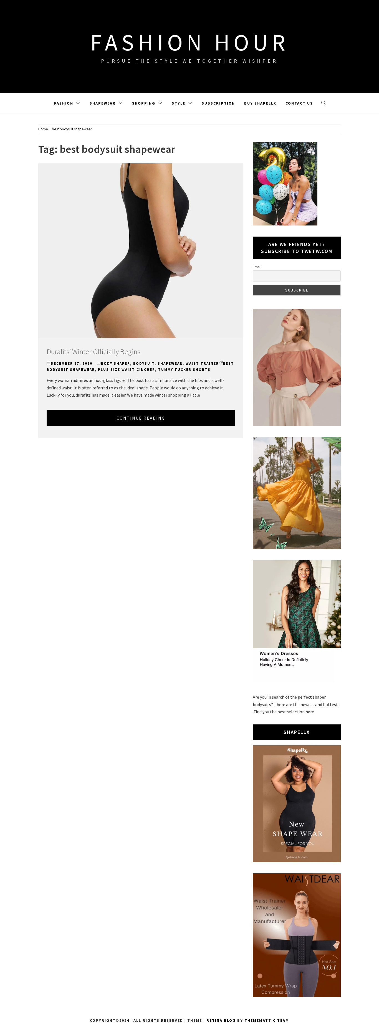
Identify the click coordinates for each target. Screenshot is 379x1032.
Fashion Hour (189, 42)
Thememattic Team (266, 1020)
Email (257, 266)
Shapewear (103, 103)
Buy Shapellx (260, 103)
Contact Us (299, 103)
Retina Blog (221, 1020)
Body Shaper (115, 363)
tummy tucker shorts (184, 369)
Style (178, 103)
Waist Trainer (202, 363)
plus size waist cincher (126, 369)
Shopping (143, 103)
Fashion (63, 103)
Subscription (218, 103)
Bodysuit (144, 363)
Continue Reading (141, 418)
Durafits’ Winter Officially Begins (93, 351)
